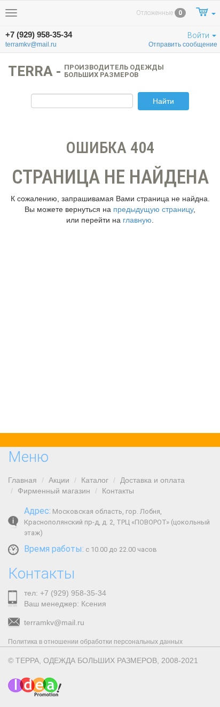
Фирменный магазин (54, 490)
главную (137, 220)
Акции (59, 480)
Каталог (94, 480)
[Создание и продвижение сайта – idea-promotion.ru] (34, 687)
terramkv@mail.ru (31, 44)
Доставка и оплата (152, 480)
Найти (163, 101)
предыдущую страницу (153, 209)
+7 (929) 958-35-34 (38, 34)
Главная (22, 480)
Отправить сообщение (182, 44)
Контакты (118, 490)
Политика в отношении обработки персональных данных (95, 641)
